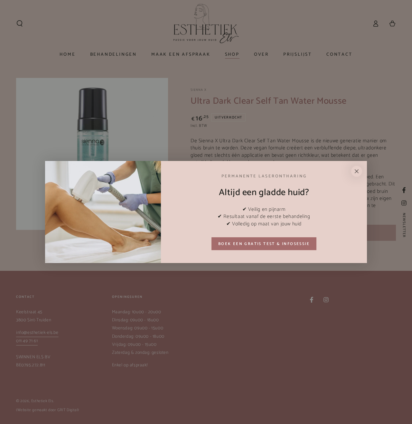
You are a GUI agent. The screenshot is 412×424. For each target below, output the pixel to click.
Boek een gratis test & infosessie (264, 244)
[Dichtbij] (357, 171)
